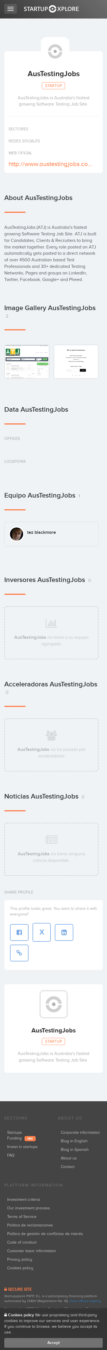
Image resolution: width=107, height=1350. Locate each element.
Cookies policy (20, 1268)
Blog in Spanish (75, 1149)
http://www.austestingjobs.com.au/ (53, 163)
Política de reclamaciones (30, 1225)
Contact (67, 1167)
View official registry (85, 1301)
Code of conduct (22, 1242)
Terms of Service (22, 1216)
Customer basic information (31, 1251)
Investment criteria (23, 1199)
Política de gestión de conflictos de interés (45, 1234)
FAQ (11, 1155)
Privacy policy (19, 1259)
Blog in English (74, 1141)
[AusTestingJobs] (26, 361)
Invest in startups (22, 1147)
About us (69, 1158)
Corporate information (80, 1132)
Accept (53, 1342)
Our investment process (28, 1208)
